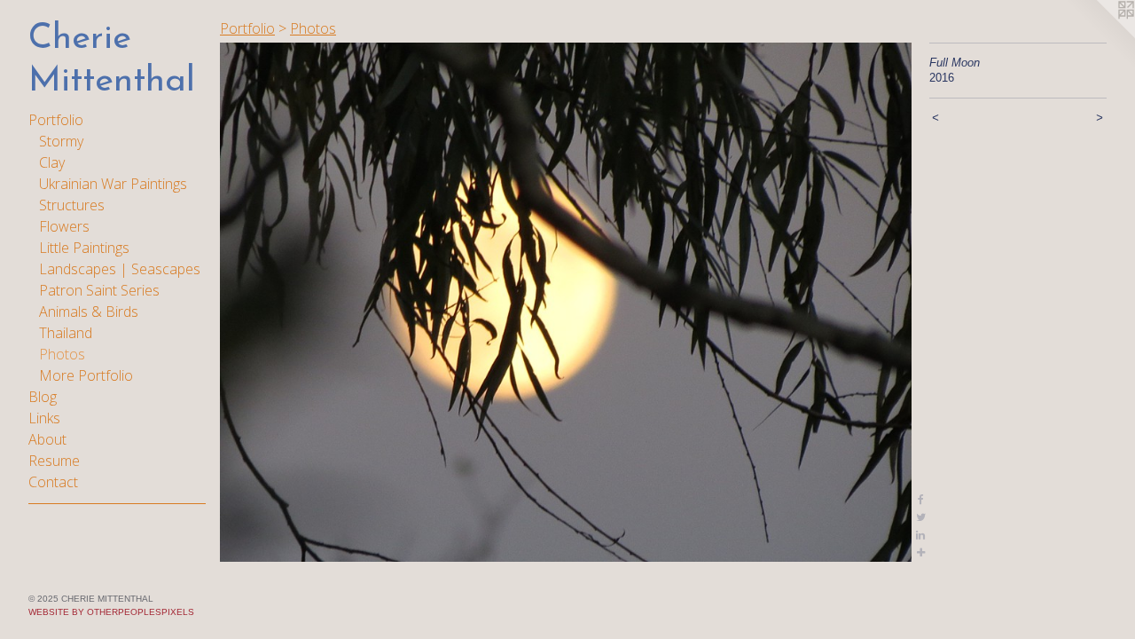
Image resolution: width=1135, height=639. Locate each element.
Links (44, 418)
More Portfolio (86, 375)
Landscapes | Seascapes (119, 269)
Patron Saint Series (99, 290)
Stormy (61, 141)
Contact (53, 482)
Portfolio (55, 120)
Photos (62, 354)
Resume (54, 460)
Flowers (64, 226)
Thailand (65, 333)
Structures (72, 205)
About (47, 439)
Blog (42, 396)
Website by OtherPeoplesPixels (111, 612)
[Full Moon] (566, 302)
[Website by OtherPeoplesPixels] (1099, 35)
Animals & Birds (88, 311)
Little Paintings (84, 247)
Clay (52, 162)
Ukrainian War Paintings (113, 183)
